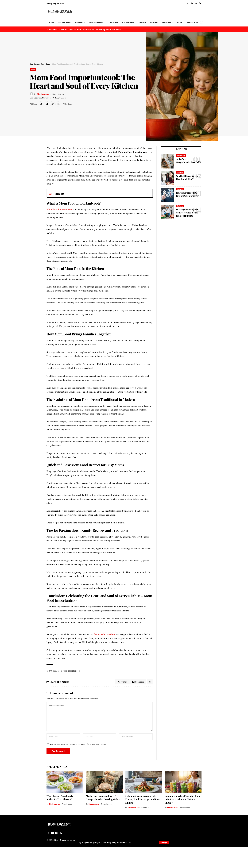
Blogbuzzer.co (43, 94)
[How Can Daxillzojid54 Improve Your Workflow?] (167, 195)
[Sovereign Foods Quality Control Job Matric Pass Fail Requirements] (167, 212)
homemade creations (104, 634)
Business (180, 172)
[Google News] (195, 3)
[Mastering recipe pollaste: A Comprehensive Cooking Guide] (104, 782)
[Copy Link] (52, 103)
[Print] (57, 103)
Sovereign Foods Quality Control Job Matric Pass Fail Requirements (187, 212)
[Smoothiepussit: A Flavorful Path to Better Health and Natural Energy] (183, 782)
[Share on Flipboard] (46, 103)
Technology (181, 155)
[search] (199, 12)
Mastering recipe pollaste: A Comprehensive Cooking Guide (103, 797)
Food (33, 69)
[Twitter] (187, 3)
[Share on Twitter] (41, 103)
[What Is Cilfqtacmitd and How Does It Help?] (167, 178)
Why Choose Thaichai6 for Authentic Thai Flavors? (61, 797)
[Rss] (200, 3)
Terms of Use (125, 842)
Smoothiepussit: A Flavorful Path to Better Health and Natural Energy (182, 799)
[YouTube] (191, 3)
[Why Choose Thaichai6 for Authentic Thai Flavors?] (65, 782)
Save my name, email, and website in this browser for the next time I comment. (79, 744)
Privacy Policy (110, 842)
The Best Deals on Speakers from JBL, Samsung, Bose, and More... (91, 29)
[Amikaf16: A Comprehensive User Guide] (167, 161)
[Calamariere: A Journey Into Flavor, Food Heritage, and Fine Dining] (143, 782)
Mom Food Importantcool (59, 209)
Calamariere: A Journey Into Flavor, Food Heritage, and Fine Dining (142, 799)
